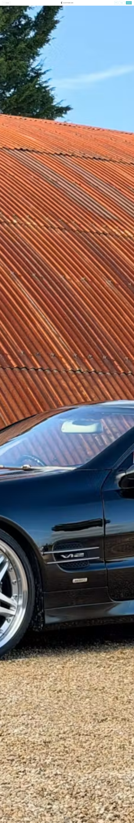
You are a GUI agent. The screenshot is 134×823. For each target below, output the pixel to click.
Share (122, 2)
